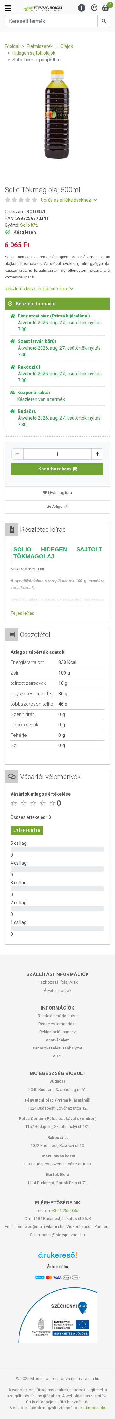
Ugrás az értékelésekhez (66, 199)
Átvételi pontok (57, 990)
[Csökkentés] (18, 454)
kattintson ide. (93, 1407)
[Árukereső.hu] (57, 1257)
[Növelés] (97, 454)
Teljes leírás (22, 613)
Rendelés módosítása (58, 1015)
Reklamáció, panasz (57, 1031)
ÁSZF (58, 1056)
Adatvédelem (58, 1040)
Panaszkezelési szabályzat (57, 1048)
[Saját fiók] (94, 8)
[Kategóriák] (8, 8)
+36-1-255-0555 (65, 1210)
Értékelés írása (26, 830)
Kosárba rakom (55, 468)
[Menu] (82, 8)
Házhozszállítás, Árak (58, 982)
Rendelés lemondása (57, 1023)
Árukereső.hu (57, 1267)
